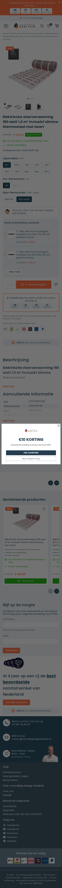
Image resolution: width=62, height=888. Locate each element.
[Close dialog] (59, 425)
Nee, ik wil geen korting (31, 459)
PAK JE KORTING (31, 452)
